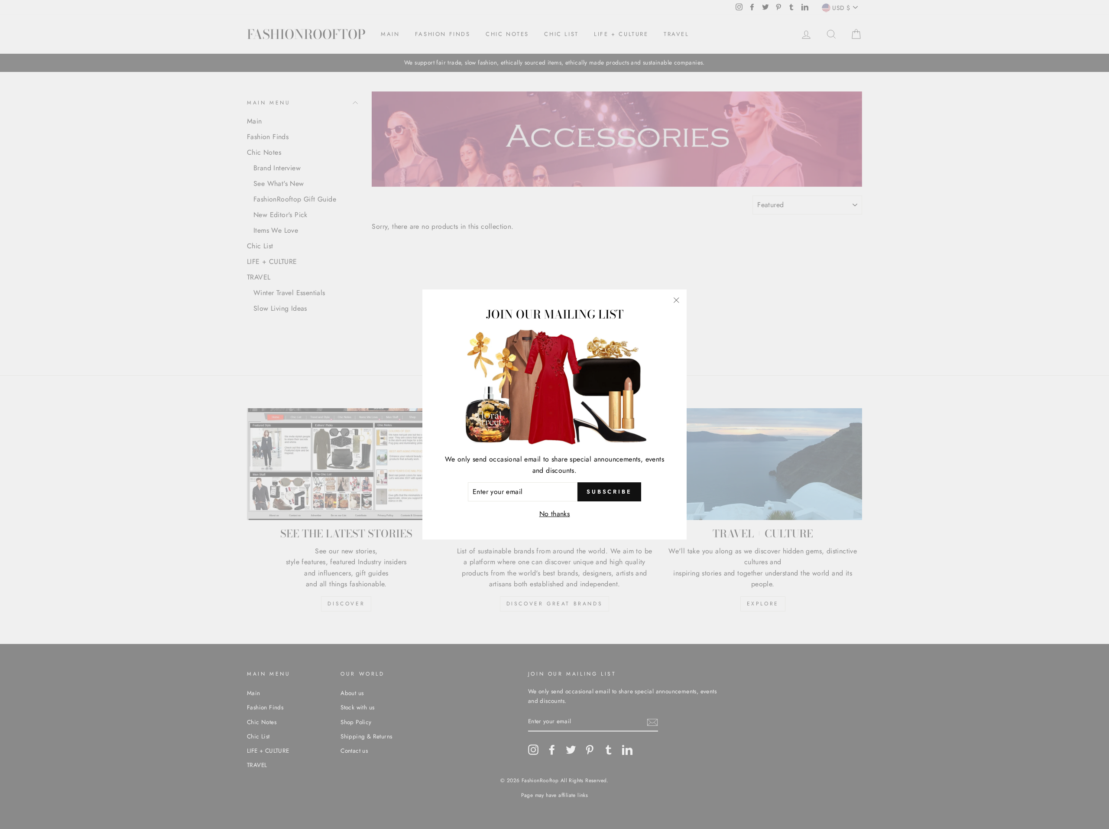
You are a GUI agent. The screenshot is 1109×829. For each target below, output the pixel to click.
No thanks (554, 514)
